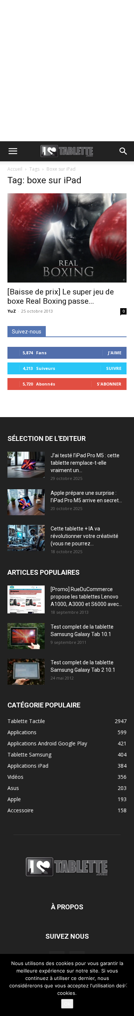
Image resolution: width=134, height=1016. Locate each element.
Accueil (14, 169)
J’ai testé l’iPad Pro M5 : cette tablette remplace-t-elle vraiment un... (85, 462)
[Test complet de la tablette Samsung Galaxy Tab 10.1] (26, 636)
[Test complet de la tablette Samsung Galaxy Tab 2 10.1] (26, 672)
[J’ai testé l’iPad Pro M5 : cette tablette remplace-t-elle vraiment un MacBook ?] (26, 465)
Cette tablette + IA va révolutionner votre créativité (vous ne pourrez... (84, 536)
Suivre (113, 368)
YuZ (11, 311)
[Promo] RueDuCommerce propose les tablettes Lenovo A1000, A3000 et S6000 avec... (86, 596)
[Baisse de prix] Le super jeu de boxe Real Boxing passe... (60, 296)
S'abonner (109, 384)
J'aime (114, 352)
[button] (13, 151)
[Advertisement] (67, 71)
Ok (67, 1004)
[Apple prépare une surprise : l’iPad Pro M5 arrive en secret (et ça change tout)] (26, 502)
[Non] (124, 985)
